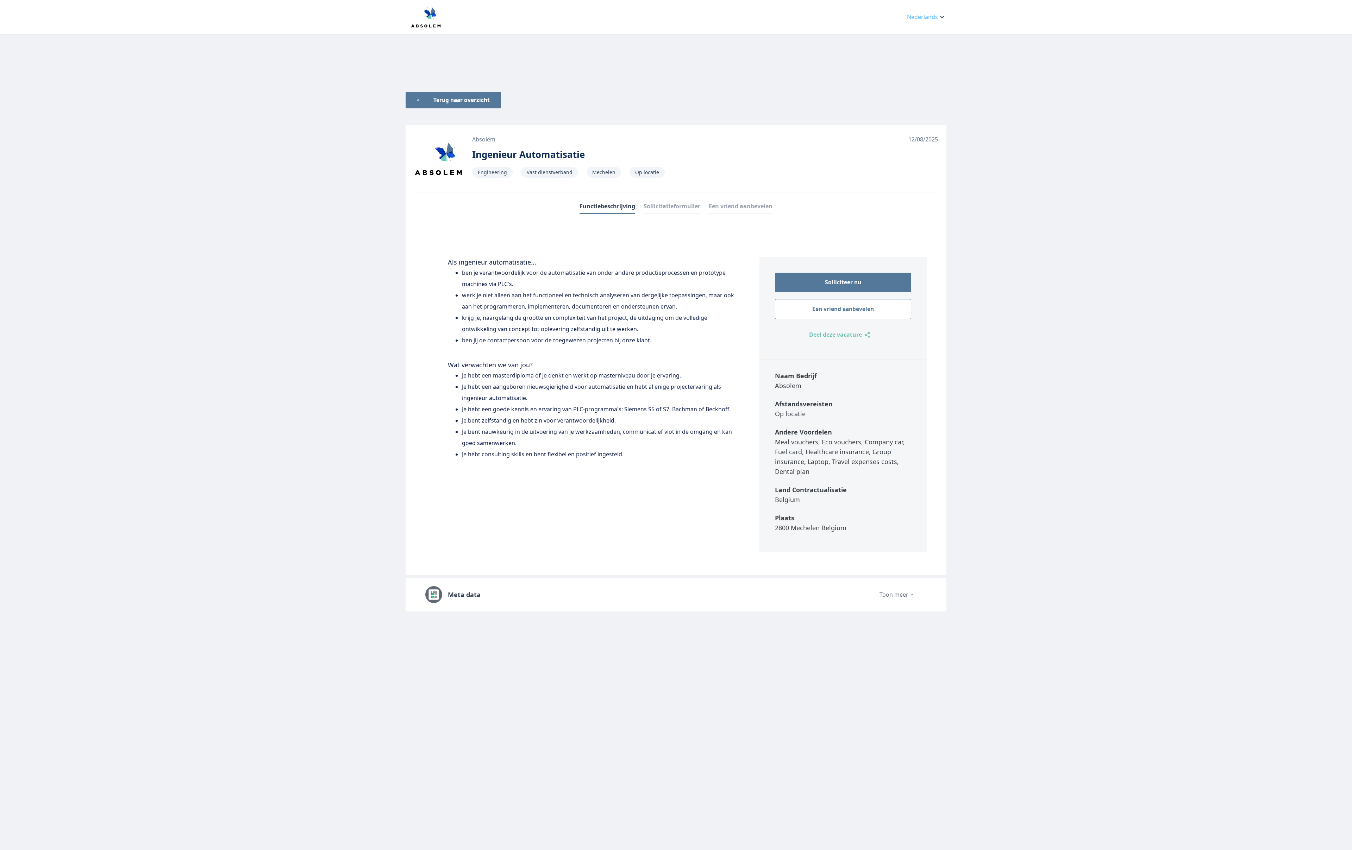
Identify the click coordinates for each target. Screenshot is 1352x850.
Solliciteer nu (843, 282)
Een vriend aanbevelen (740, 206)
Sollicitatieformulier (672, 206)
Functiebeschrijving (607, 206)
